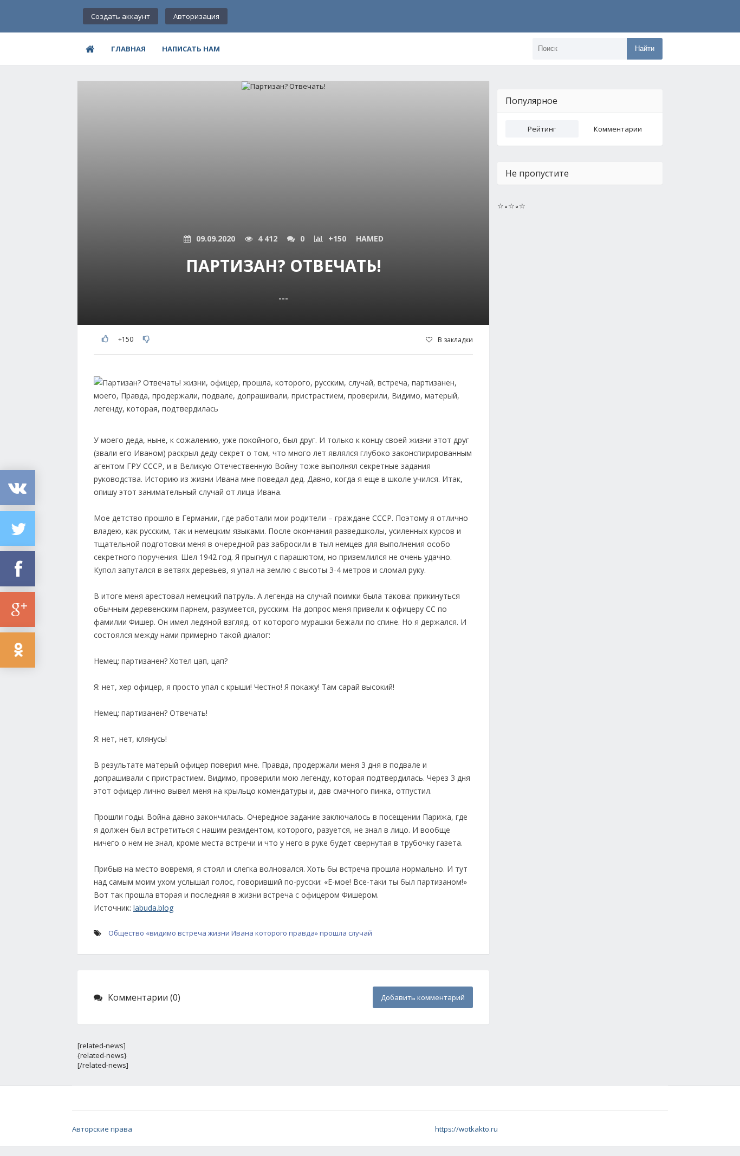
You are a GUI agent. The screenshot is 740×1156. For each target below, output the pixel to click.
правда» (303, 933)
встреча (192, 933)
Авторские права (102, 1129)
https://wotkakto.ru (466, 1129)
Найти (644, 48)
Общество (126, 933)
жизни (219, 933)
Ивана (242, 933)
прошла (333, 933)
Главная (128, 49)
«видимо (161, 933)
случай (360, 933)
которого (271, 933)
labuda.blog (153, 908)
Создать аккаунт (120, 16)
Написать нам (191, 49)
